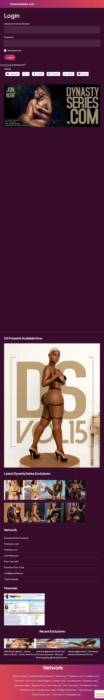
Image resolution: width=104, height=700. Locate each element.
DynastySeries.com (22, 4)
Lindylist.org (58, 680)
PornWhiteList (27, 689)
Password (8, 37)
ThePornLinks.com (40, 694)
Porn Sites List (54, 685)
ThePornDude (11, 579)
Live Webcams (11, 555)
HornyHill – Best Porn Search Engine (32, 680)
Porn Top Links (11, 561)
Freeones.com (11, 543)
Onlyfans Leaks (22, 685)
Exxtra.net (61, 676)
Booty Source (20, 676)
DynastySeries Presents (16, 538)
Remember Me (14, 50)
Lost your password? (12, 64)
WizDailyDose (73, 694)
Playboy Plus (38, 685)
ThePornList (58, 694)
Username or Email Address (17, 23)
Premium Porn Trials (14, 567)
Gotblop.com (11, 549)
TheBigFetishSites (13, 573)
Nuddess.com (90, 680)
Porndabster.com (88, 685)
